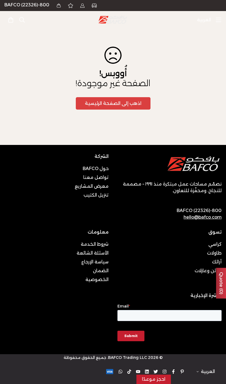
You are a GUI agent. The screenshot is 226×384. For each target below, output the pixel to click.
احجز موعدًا (153, 379)
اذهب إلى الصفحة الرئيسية (113, 103)
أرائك (217, 261)
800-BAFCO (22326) (26, 4)
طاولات (214, 253)
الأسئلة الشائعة (93, 253)
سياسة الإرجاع (95, 261)
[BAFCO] (113, 20)
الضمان (101, 270)
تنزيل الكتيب (96, 195)
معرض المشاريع (92, 186)
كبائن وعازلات (208, 270)
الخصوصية (97, 279)
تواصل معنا (96, 177)
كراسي (215, 244)
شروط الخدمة (95, 244)
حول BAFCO (96, 168)
